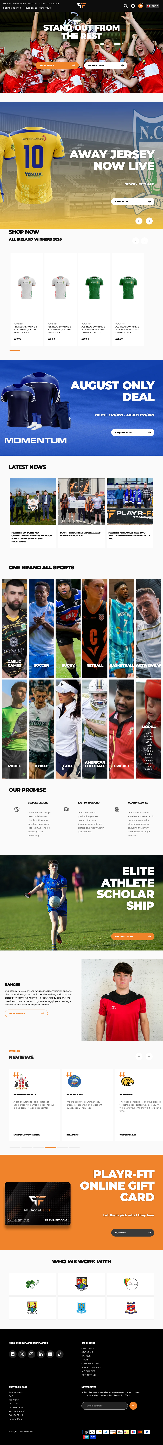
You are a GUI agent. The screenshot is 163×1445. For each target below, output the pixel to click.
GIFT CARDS (88, 1348)
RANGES (86, 1356)
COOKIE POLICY (17, 1407)
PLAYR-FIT (18, 324)
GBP (154, 6)
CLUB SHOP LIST (90, 1363)
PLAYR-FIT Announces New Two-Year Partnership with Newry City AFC (39, 535)
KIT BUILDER (88, 1371)
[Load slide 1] (15, 221)
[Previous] (135, 240)
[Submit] (133, 1406)
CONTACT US (16, 1415)
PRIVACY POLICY (17, 1411)
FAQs (11, 1396)
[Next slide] (149, 220)
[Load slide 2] (26, 221)
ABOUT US (87, 1352)
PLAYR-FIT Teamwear (23, 1432)
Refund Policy (16, 1419)
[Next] (144, 240)
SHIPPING (14, 1400)
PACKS (85, 1360)
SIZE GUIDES (15, 1392)
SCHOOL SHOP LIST (92, 1367)
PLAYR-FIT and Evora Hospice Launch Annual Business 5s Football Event (84, 535)
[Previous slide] (138, 220)
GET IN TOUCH (89, 1375)
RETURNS (14, 1403)
